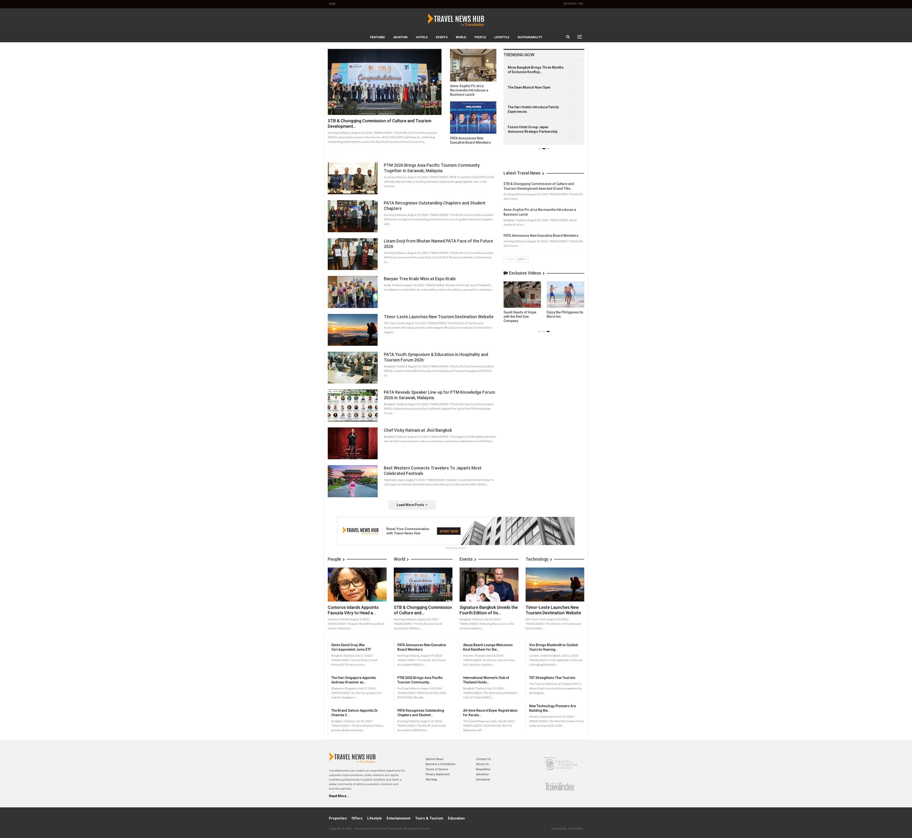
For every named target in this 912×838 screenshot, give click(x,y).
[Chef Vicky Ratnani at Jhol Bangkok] (353, 443)
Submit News (434, 759)
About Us (482, 764)
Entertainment (398, 818)
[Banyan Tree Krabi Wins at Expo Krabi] (353, 292)
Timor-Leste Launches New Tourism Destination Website (439, 316)
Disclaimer (483, 779)
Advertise (482, 774)
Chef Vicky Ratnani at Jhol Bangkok (418, 430)
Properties (338, 818)
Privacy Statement (438, 774)
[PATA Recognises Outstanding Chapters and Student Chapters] (353, 216)
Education (456, 818)
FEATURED (377, 37)
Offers (357, 818)
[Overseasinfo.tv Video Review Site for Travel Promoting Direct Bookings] (522, 294)
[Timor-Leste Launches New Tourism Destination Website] (353, 330)
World (461, 37)
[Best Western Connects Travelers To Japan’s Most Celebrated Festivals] (353, 481)
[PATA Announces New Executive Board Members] (473, 117)
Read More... (339, 796)
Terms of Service (437, 769)
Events (441, 37)
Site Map (431, 779)
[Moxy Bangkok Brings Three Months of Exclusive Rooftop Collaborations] (574, 72)
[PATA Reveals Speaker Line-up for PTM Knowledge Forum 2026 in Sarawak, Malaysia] (353, 405)
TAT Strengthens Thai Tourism (552, 678)
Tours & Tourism (429, 818)
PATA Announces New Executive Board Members (541, 235)
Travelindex (575, 828)
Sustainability (530, 37)
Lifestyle (501, 37)
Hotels (422, 37)
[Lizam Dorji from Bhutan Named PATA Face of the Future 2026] (353, 254)
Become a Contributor (441, 764)
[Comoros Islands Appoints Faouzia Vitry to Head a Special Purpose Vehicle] (357, 585)
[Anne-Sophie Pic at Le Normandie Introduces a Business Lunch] (473, 65)
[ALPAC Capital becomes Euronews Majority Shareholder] (565, 294)
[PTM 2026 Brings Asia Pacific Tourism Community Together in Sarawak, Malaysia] (353, 178)
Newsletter (483, 769)
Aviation (400, 37)
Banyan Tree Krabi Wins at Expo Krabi (420, 278)
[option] (544, 105)
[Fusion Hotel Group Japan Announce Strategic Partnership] (574, 132)
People (480, 37)
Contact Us (483, 759)
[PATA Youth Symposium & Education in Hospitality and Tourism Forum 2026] (353, 367)
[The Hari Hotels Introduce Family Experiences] (574, 112)
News (332, 4)
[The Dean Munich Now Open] (574, 92)
